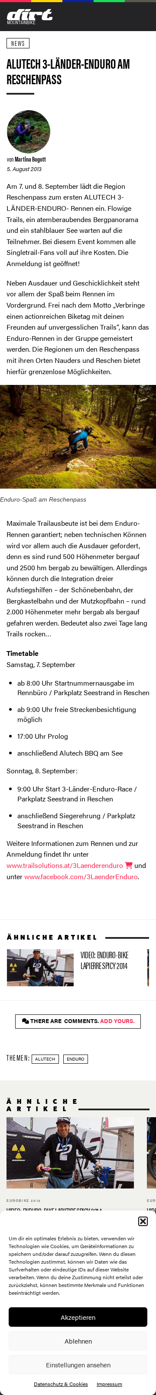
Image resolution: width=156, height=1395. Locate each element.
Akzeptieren (78, 1317)
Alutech (45, 1059)
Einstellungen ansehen (78, 1364)
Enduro (75, 1059)
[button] (143, 1221)
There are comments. (81, 1021)
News (18, 43)
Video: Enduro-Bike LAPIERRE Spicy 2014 (73, 967)
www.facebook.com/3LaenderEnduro (81, 876)
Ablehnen (78, 1340)
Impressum (109, 1384)
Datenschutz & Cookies (61, 1384)
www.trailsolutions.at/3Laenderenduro (65, 865)
